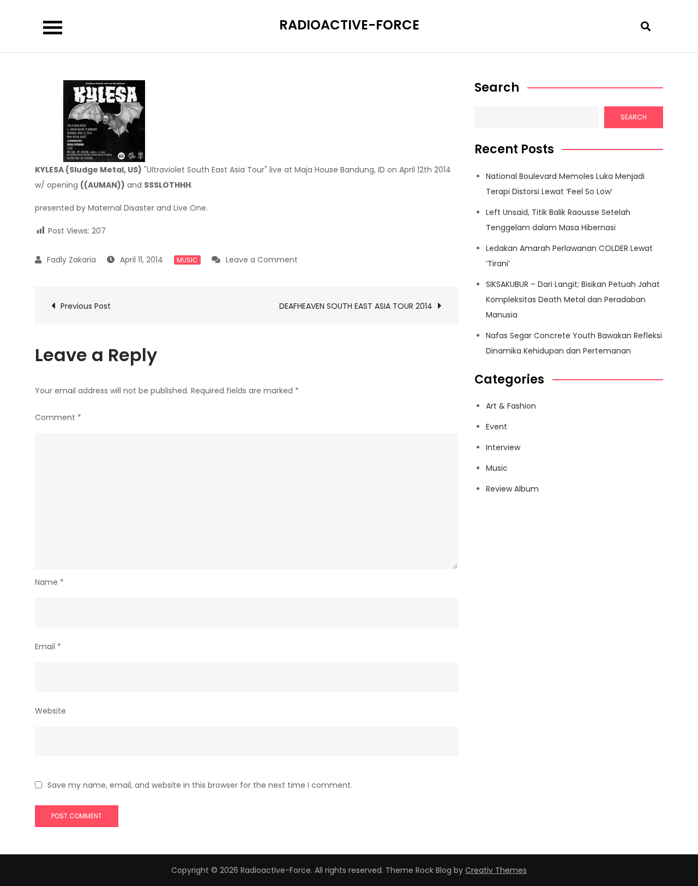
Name (49, 582)
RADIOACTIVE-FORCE (349, 25)
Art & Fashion (511, 405)
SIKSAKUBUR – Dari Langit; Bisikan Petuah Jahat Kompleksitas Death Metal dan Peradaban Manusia (573, 299)
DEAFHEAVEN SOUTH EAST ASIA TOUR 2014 (355, 306)
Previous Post (86, 306)
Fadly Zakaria (71, 259)
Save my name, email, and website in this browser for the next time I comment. (199, 785)
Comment (58, 417)
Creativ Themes (496, 870)
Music (187, 260)
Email (48, 646)
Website (50, 710)
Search (496, 87)
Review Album (512, 488)
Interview (503, 447)
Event (496, 426)
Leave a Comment (262, 259)
